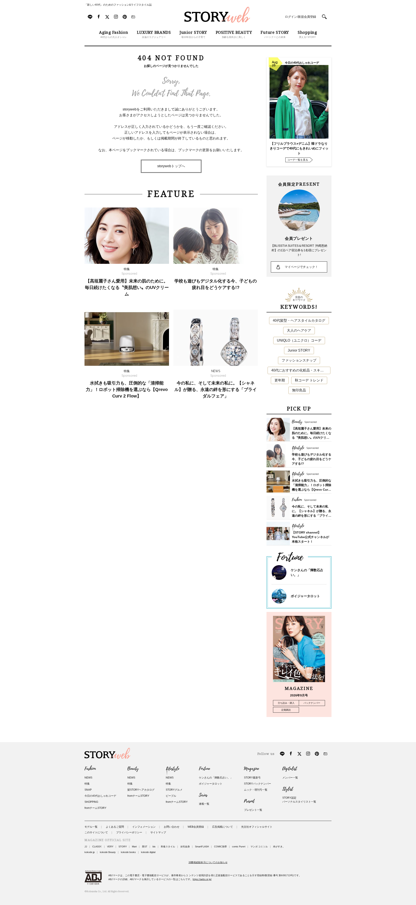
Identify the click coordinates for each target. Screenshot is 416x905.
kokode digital (148, 852)
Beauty (133, 769)
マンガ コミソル (259, 846)
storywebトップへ (171, 166)
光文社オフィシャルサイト (256, 826)
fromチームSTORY (95, 807)
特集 (87, 783)
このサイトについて (96, 832)
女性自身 (185, 846)
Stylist (287, 789)
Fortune (204, 769)
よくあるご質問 (115, 826)
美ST (144, 846)
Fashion (90, 769)
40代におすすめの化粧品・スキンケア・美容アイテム (300, 370)
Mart (134, 846)
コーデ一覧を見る (297, 159)
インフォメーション (144, 826)
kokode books (128, 852)
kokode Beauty (108, 852)
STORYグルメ (174, 789)
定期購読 (286, 710)
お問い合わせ (171, 826)
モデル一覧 (91, 826)
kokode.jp (89, 852)
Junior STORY (299, 350)
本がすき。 (279, 846)
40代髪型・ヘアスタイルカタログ (299, 320)
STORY (123, 846)
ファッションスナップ (299, 360)
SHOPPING (91, 801)
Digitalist (289, 769)
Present (249, 801)
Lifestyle (172, 769)
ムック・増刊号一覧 (255, 789)
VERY (110, 846)
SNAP (88, 789)
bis (154, 846)
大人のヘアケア (299, 330)
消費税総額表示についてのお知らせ (208, 862)
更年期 (280, 380)
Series (203, 795)
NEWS (88, 777)
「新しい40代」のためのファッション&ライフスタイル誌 (118, 4)
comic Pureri (238, 846)
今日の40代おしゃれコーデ (100, 795)
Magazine (251, 769)
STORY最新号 (252, 777)
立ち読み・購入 (286, 703)
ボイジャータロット (305, 596)
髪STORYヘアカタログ (140, 789)
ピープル (171, 795)
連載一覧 (204, 803)
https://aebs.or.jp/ (202, 879)
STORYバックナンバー (257, 783)
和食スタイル (168, 846)
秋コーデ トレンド (309, 380)
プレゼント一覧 (253, 809)
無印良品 (299, 390)
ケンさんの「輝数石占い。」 (216, 777)
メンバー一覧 (290, 777)
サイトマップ (158, 832)
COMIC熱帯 (220, 846)
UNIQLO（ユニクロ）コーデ (299, 340)
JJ (85, 846)
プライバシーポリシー (129, 832)
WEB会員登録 (196, 826)
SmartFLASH (202, 846)
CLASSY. (97, 846)
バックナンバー (312, 703)
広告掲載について (222, 826)
